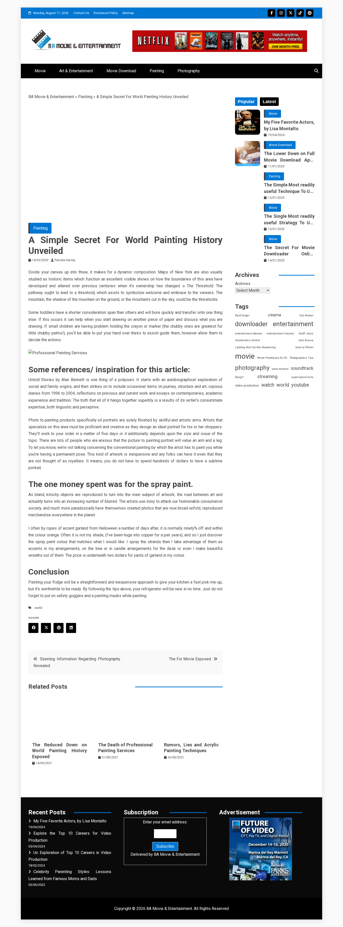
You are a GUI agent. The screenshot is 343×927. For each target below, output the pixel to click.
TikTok (300, 13)
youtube (300, 385)
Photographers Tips (301, 358)
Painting (157, 70)
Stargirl (239, 377)
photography (252, 367)
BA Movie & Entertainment (51, 96)
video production (247, 385)
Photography (189, 70)
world (38, 608)
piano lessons (280, 369)
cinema (274, 315)
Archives (242, 283)
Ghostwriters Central (247, 340)
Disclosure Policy (106, 13)
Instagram (281, 13)
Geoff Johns (306, 333)
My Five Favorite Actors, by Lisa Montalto (289, 125)
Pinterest (309, 13)
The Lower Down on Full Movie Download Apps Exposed (289, 157)
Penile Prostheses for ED (272, 358)
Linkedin (71, 628)
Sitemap (128, 13)
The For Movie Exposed (190, 659)
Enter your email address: (165, 838)
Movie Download (121, 70)
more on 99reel (304, 347)
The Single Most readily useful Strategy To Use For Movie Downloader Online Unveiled (289, 219)
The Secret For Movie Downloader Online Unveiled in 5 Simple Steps (289, 251)
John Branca (305, 340)
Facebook (271, 13)
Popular (246, 101)
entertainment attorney (248, 333)
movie (245, 356)
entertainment (293, 324)
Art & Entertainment (76, 70)
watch (267, 385)
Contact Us (81, 13)
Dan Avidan (306, 315)
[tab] (246, 101)
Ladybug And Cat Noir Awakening (255, 347)
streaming (267, 376)
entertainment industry (280, 333)
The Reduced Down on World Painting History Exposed (59, 750)
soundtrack (302, 368)
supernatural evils (302, 377)
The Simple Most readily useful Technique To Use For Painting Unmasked (289, 188)
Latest (269, 101)
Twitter (290, 13)
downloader (251, 324)
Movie (40, 70)
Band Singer (242, 315)
